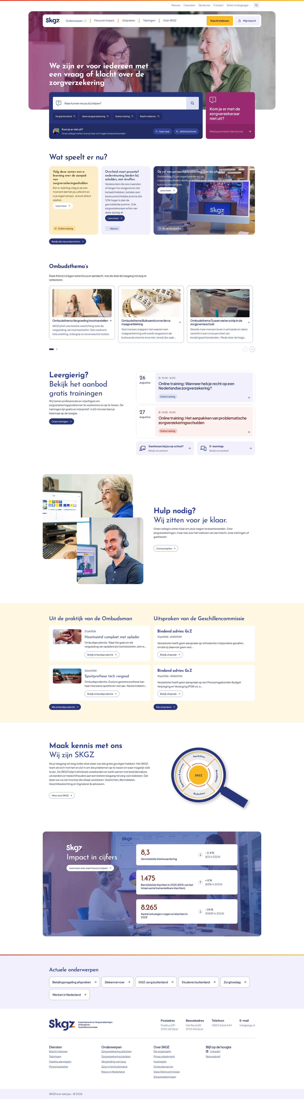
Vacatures (204, 5)
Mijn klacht (249, 20)
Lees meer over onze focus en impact (88, 868)
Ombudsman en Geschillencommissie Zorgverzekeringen (167, 1071)
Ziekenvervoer (115, 982)
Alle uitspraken (163, 707)
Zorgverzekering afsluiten (116, 1051)
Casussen (189, 5)
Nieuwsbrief (213, 1056)
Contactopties (164, 548)
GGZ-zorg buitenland (153, 982)
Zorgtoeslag (232, 982)
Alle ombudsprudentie (63, 707)
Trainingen (149, 20)
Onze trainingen (60, 421)
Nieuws (175, 5)
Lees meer (61, 205)
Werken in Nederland (66, 994)
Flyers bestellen (58, 1066)
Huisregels (160, 1061)
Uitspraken (128, 20)
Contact (218, 5)
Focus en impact (104, 20)
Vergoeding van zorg (113, 1061)
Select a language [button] (237, 5)
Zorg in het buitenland (114, 1066)
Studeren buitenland (196, 982)
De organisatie (162, 1051)
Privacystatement (164, 1056)
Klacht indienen (219, 20)
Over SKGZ (169, 20)
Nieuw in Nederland (113, 1071)
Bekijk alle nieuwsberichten (66, 241)
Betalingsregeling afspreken (71, 982)
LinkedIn (215, 1051)
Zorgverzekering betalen (116, 1056)
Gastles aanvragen (60, 1061)
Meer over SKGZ (60, 795)
